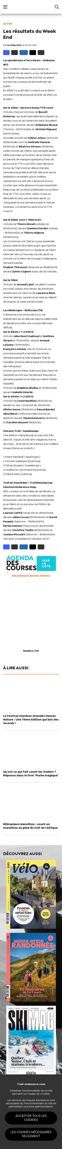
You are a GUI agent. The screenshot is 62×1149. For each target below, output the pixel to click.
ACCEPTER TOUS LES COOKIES (31, 1118)
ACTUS (7, 24)
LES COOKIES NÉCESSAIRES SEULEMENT (31, 1134)
